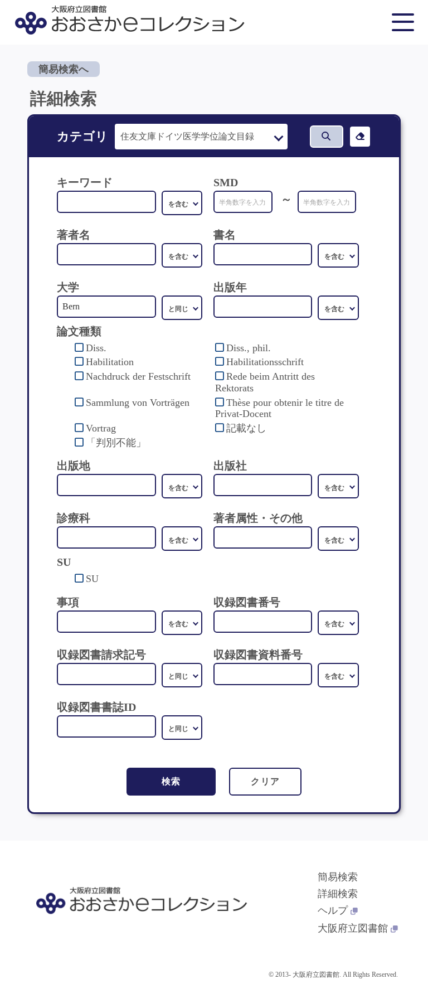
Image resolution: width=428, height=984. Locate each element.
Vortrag (101, 428)
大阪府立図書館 (353, 928)
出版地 (73, 465)
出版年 (230, 287)
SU (92, 578)
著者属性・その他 (258, 518)
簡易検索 (338, 877)
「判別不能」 (116, 442)
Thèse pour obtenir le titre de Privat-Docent (279, 408)
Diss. (96, 347)
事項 (68, 602)
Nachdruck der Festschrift (138, 376)
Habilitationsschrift (265, 361)
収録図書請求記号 (101, 654)
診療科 (73, 518)
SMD (225, 182)
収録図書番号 (246, 602)
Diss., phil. (248, 347)
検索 (171, 781)
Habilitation (110, 361)
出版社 (230, 465)
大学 (68, 287)
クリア (265, 781)
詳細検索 (338, 893)
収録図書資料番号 (258, 654)
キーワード (85, 182)
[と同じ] (182, 307)
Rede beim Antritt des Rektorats (265, 382)
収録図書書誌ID (96, 707)
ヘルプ (333, 910)
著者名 (73, 235)
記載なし (246, 428)
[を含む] (182, 203)
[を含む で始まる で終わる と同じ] (182, 255)
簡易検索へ (63, 69)
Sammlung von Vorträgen (137, 402)
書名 (224, 235)
